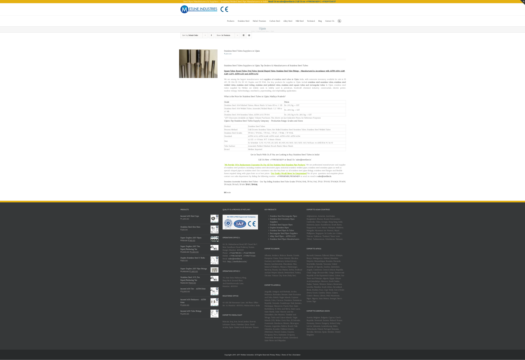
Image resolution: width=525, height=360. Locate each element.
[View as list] (249, 35)
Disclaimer (297, 355)
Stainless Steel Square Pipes (281, 225)
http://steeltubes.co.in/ (237, 261)
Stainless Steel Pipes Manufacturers (284, 239)
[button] (339, 20)
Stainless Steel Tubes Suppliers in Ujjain (242, 51)
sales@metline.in (235, 259)
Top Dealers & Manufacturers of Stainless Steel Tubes (284, 65)
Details (228, 192)
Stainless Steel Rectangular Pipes (283, 216)
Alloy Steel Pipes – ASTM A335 (283, 236)
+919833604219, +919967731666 (242, 256)
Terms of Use (287, 355)
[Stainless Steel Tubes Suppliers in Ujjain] (198, 63)
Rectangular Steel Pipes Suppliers (284, 233)
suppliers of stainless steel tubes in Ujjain (281, 79)
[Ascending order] (211, 35)
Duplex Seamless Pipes (279, 227)
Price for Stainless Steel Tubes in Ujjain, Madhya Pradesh (260, 96)
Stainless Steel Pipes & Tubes (282, 230)
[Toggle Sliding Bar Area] (522, 2)
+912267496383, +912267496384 (242, 253)
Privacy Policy (275, 355)
